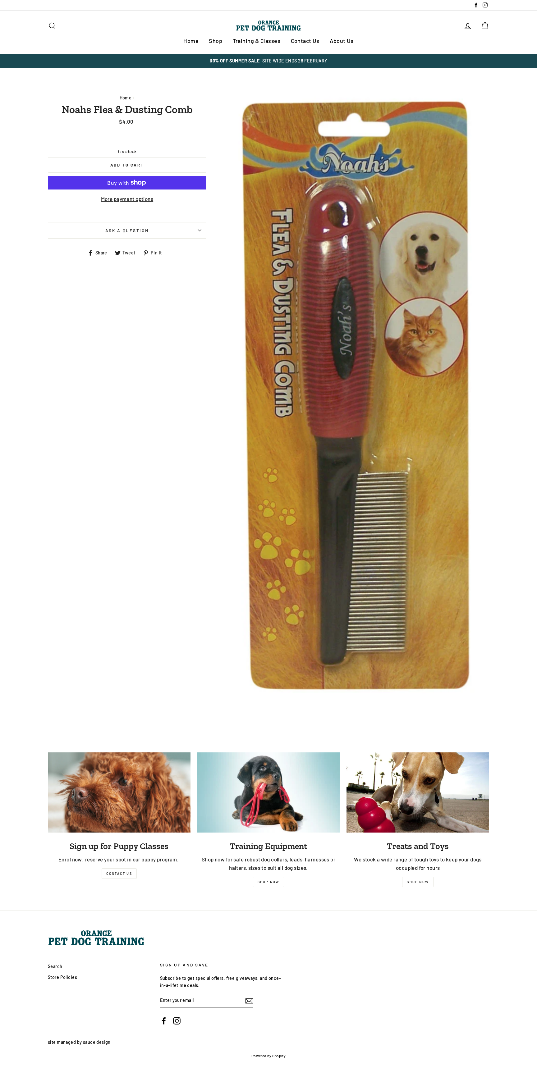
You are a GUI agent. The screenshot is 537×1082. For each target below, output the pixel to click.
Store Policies (62, 977)
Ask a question (127, 230)
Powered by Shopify (268, 1055)
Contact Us (305, 40)
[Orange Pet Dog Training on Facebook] (164, 1021)
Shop (215, 40)
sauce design (97, 1042)
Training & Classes (257, 40)
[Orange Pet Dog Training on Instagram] (177, 1021)
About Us (341, 40)
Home (191, 40)
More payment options (127, 199)
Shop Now (269, 882)
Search (55, 966)
